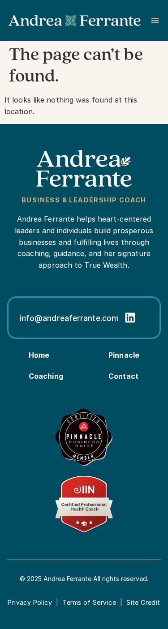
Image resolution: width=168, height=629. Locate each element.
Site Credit (143, 602)
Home (39, 355)
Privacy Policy (30, 602)
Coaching (46, 376)
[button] (155, 20)
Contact (123, 376)
